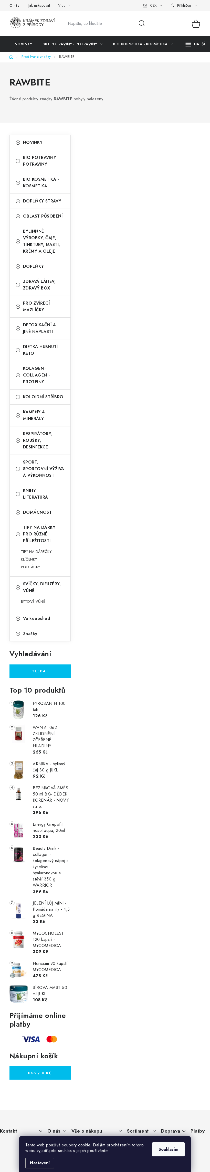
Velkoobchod (36, 618)
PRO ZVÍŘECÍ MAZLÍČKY (36, 306)
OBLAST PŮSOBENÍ (43, 216)
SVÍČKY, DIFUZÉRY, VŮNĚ (42, 587)
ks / (40, 1073)
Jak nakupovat (39, 5)
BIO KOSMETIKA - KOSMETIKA (41, 182)
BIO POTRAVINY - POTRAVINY (41, 161)
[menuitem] (23, 44)
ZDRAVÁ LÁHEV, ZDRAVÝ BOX (39, 284)
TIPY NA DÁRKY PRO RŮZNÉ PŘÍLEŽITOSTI (39, 534)
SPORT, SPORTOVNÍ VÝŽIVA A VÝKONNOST (43, 468)
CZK (153, 5)
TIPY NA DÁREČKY (36, 551)
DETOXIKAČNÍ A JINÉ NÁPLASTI (39, 328)
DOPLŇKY (33, 266)
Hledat (142, 23)
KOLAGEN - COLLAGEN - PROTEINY (36, 375)
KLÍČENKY (29, 559)
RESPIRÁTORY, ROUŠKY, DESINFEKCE (37, 440)
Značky (30, 634)
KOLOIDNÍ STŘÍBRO (43, 397)
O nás (14, 5)
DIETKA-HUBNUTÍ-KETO (41, 350)
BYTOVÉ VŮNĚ (33, 601)
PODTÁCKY (30, 566)
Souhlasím (168, 1149)
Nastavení (40, 1163)
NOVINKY (33, 142)
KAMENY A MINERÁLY (34, 415)
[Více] (195, 44)
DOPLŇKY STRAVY (42, 201)
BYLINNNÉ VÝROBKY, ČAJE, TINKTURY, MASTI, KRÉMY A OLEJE (41, 241)
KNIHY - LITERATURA (35, 494)
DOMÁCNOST (37, 512)
